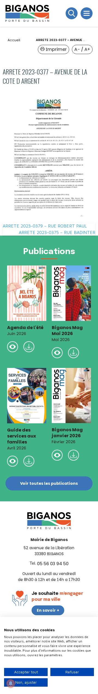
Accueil (14, 40)
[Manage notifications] (10, 683)
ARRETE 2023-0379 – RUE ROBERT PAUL (45, 225)
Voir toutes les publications (49, 483)
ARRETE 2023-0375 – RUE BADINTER (57, 232)
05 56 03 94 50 (53, 564)
